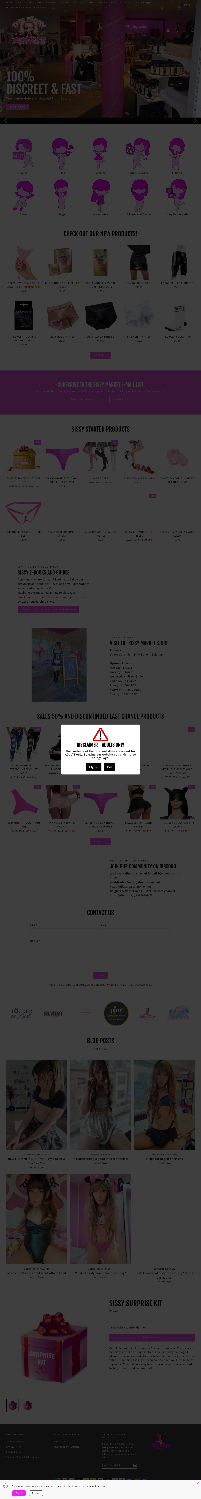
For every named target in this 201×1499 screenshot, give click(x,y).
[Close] (197, 1483)
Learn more (101, 1486)
